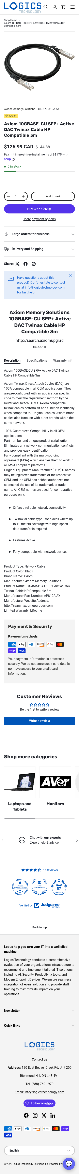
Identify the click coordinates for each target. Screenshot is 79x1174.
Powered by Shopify (60, 1164)
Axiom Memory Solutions (19, 109)
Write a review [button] (39, 721)
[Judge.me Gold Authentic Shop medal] (39, 887)
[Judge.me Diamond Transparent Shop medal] (20, 887)
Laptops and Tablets (20, 806)
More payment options (39, 219)
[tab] (12, 360)
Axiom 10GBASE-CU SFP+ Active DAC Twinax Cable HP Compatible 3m (34, 24)
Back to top (39, 927)
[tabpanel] (39, 490)
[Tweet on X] (17, 264)
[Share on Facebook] (25, 264)
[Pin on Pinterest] (34, 264)
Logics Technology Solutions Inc (30, 1164)
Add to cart (53, 196)
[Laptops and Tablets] (19, 782)
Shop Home (10, 20)
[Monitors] (55, 782)
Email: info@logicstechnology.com (39, 1092)
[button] (63, 7)
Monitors (55, 803)
